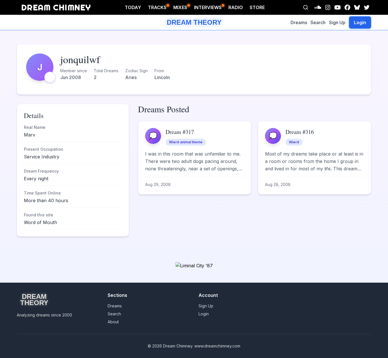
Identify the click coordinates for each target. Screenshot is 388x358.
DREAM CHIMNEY (56, 7)
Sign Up (337, 22)
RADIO (235, 7)
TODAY (133, 7)
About (113, 321)
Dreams (299, 22)
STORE (257, 7)
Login (360, 22)
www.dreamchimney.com (217, 345)
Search (318, 22)
